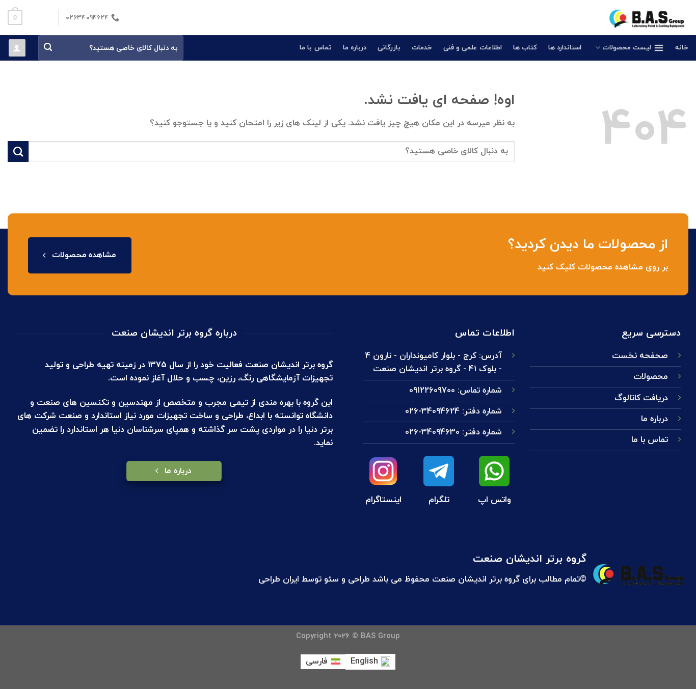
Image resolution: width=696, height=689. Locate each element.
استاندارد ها (564, 47)
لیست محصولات (626, 47)
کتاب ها (525, 47)
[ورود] (17, 48)
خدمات (422, 47)
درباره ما (354, 47)
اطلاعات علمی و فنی (472, 47)
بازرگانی (389, 47)
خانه (681, 47)
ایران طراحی (278, 579)
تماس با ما (316, 47)
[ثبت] (48, 48)
